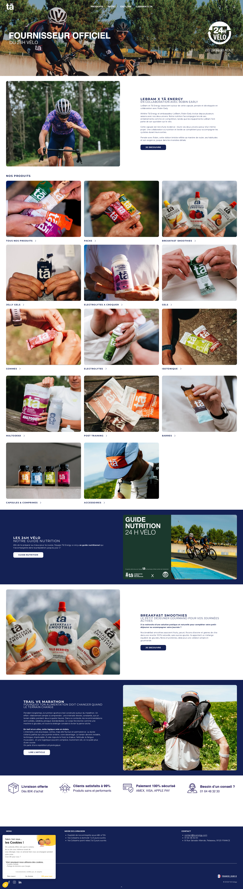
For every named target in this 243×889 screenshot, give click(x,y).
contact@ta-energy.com (196, 835)
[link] (227, 7)
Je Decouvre (153, 147)
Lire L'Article (37, 752)
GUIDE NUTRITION (28, 555)
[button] (220, 7)
